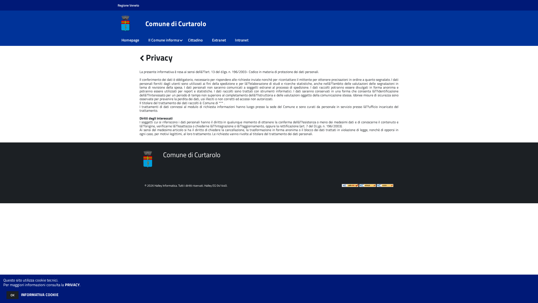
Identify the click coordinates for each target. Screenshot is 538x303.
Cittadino (195, 40)
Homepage (130, 40)
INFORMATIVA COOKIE (39, 295)
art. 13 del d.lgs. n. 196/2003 (226, 71)
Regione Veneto (128, 5)
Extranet (219, 40)
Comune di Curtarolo (175, 23)
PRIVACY (72, 285)
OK (13, 295)
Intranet (241, 40)
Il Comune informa (163, 40)
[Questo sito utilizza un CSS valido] (385, 186)
